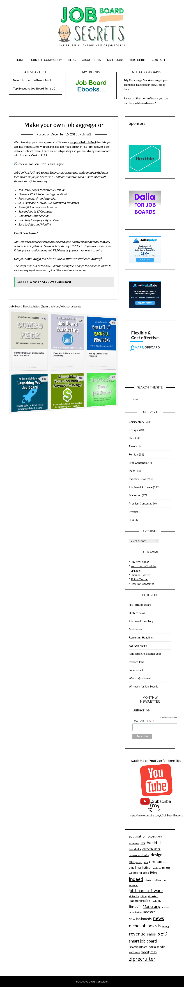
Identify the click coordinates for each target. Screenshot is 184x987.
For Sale (134, 454)
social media (157, 947)
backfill (154, 842)
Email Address (143, 721)
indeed (136, 879)
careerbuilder (151, 849)
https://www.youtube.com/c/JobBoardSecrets (156, 815)
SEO (131, 519)
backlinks (135, 849)
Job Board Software (141, 487)
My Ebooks (115, 59)
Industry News (137, 479)
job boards (133, 885)
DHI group (135, 862)
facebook (156, 868)
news (158, 918)
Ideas (132, 470)
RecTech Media (138, 645)
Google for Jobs (139, 872)
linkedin (135, 906)
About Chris (91, 59)
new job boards (140, 919)
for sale (166, 867)
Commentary (136, 421)
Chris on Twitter (140, 575)
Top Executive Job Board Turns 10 (34, 88)
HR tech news (137, 613)
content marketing (139, 855)
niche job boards (145, 925)
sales (151, 934)
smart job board (143, 941)
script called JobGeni (83, 142)
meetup (165, 907)
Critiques (134, 430)
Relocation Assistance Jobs (145, 653)
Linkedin (136, 570)
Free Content (137, 462)
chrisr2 (86, 134)
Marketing (135, 495)
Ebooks (133, 438)
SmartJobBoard (138, 946)
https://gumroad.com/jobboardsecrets (57, 306)
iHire (153, 872)
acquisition (137, 836)
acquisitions (155, 836)
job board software (146, 890)
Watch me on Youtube (143, 566)
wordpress (149, 952)
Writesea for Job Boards (143, 686)
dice (146, 862)
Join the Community (46, 59)
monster (149, 912)
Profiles (133, 511)
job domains (134, 896)
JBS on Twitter (139, 579)
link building (157, 901)
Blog (72, 59)
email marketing (139, 867)
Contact (158, 59)
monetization (135, 912)
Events (133, 446)
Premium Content (139, 503)
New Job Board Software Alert (32, 80)
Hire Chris (138, 59)
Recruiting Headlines (141, 637)
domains (157, 861)
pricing (165, 926)
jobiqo (143, 896)
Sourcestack (136, 670)
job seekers (153, 896)
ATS (143, 843)
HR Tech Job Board (140, 604)
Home (20, 59)
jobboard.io (160, 880)
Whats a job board (140, 678)
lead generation (139, 901)
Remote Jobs (136, 662)
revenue (137, 933)
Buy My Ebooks (140, 561)
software (134, 952)
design (156, 854)
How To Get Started (142, 583)
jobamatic (149, 880)
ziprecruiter (142, 959)
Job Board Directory (141, 621)
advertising (134, 843)
